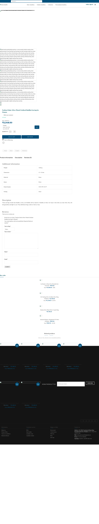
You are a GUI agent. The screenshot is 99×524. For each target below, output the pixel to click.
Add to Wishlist (3, 142)
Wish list (52, 433)
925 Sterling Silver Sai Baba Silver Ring (50, 297)
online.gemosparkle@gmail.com (84, 435)
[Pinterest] (88, 421)
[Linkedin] (96, 421)
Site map (52, 437)
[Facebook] (82, 421)
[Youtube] (93, 421)
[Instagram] (91, 421)
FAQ (27, 430)
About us (3, 430)
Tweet (5, 150)
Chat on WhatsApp (8, 140)
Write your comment (8, 115)
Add (37, 127)
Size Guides (29, 432)
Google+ (17, 150)
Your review (7, 231)
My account (53, 430)
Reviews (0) (28, 157)
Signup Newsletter (49, 384)
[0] (98, 5)
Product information (6, 157)
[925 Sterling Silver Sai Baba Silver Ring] (41, 293)
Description (18, 157)
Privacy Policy (4, 432)
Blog (51, 435)
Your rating (7, 226)
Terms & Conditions (6, 433)
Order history (53, 432)
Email (6, 259)
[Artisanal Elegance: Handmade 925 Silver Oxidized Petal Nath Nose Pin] (41, 316)
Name (6, 251)
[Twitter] (85, 421)
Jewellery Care (29, 433)
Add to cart (11, 136)
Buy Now (30, 137)
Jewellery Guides (30, 435)
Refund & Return (5, 435)
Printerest (24, 150)
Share (11, 150)
